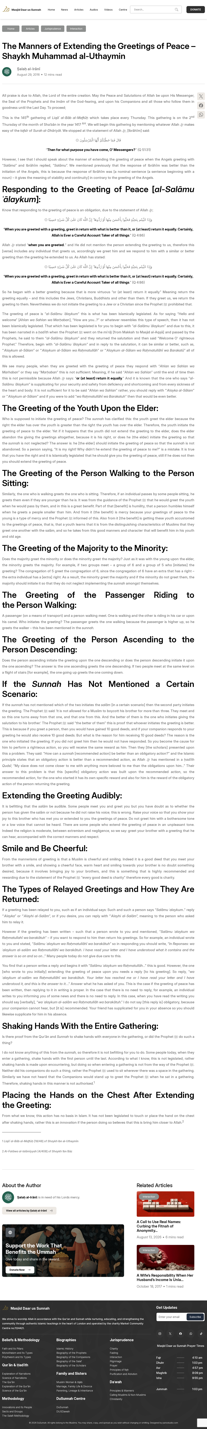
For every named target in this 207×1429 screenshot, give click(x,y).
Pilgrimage (116, 1361)
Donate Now (17, 1269)
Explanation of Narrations (16, 1373)
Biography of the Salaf (69, 1361)
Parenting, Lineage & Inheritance (74, 1390)
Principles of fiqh (119, 1369)
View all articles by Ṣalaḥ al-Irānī (26, 1210)
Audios (94, 9)
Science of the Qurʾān (14, 1390)
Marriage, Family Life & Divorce (74, 1386)
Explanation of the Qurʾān (16, 1386)
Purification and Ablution (123, 1373)
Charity (114, 1348)
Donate (195, 9)
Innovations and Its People (17, 1407)
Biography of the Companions (73, 1357)
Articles (79, 9)
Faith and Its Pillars (12, 1348)
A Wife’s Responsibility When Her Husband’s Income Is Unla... (165, 1277)
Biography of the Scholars (71, 1365)
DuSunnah (62, 1407)
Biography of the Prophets (71, 1352)
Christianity (116, 1399)
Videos (108, 9)
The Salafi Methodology (15, 1415)
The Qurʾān (8, 1382)
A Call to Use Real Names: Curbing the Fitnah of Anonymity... (159, 1226)
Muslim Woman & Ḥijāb (69, 1382)
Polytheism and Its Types (16, 1357)
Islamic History (64, 1348)
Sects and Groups (12, 1411)
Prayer (113, 1365)
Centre (123, 9)
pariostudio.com (170, 1422)
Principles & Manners (122, 1390)
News (64, 9)
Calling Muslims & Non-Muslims (128, 1394)
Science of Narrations (14, 1377)
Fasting (114, 1352)
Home (51, 9)
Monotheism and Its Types (17, 1352)
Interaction (116, 1357)
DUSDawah (63, 1411)
